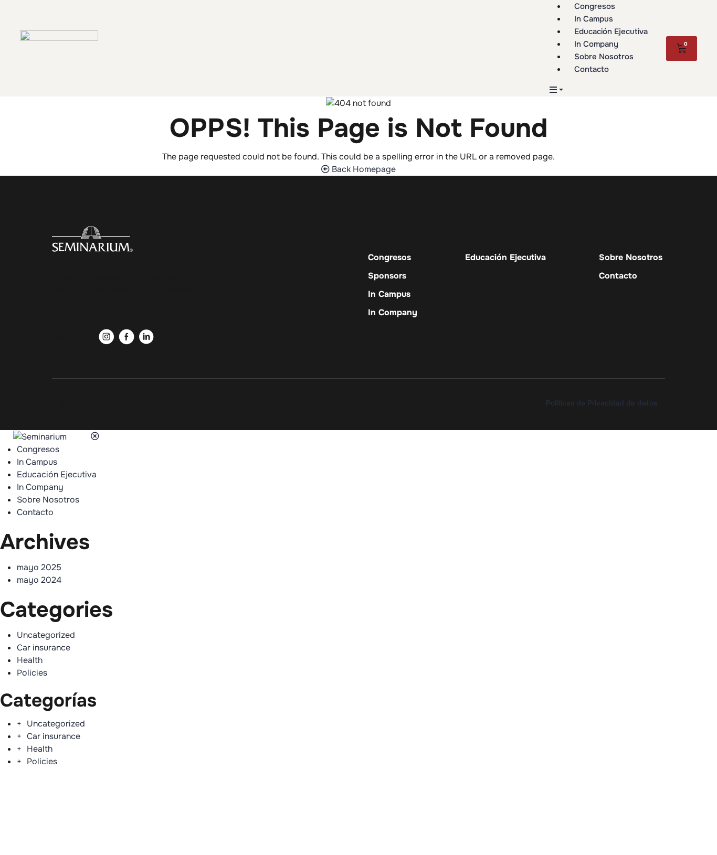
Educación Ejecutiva (505, 257)
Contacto (618, 276)
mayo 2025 (39, 567)
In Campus (389, 294)
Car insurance (43, 647)
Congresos (389, 257)
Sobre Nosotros (630, 257)
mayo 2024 (39, 579)
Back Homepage (363, 169)
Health (30, 660)
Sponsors (387, 276)
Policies (32, 672)
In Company (392, 312)
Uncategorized (46, 634)
